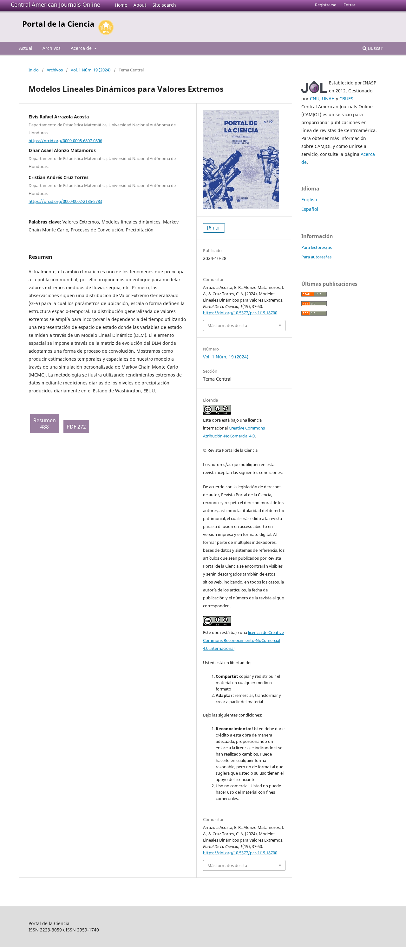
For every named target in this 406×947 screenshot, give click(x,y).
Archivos (52, 48)
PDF (216, 228)
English (309, 200)
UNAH (328, 99)
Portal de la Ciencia (58, 23)
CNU (314, 99)
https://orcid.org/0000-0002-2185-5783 (65, 201)
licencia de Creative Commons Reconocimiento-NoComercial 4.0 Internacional (243, 640)
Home (121, 5)
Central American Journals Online (55, 4)
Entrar (349, 5)
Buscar (375, 48)
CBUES (346, 99)
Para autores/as (316, 257)
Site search (164, 5)
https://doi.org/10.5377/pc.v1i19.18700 (240, 313)
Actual (25, 48)
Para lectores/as (316, 247)
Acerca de (82, 48)
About (140, 5)
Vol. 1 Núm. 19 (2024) (91, 70)
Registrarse (325, 5)
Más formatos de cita (227, 325)
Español (309, 209)
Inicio (34, 70)
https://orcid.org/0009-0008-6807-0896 (65, 140)
